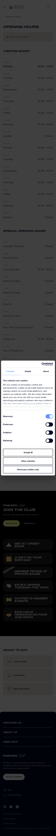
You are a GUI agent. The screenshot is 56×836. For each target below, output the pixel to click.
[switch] (49, 424)
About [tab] (46, 371)
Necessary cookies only (28, 469)
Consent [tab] (10, 371)
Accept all (28, 452)
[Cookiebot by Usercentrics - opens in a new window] (41, 364)
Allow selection (28, 461)
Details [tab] (28, 371)
